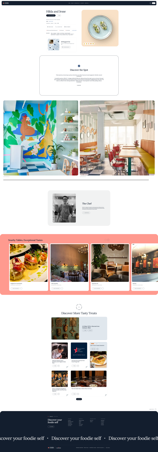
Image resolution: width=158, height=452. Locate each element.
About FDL (91, 420)
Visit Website (68, 26)
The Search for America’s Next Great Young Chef (78, 361)
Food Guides (68, 30)
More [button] (59, 15)
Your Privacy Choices (92, 447)
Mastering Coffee (67, 33)
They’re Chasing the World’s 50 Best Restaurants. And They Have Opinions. (59, 390)
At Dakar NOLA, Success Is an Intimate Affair (90, 327)
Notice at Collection (100, 447)
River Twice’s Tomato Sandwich (97, 345)
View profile (87, 212)
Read (85, 330)
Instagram (102, 420)
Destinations (70, 424)
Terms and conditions (79, 447)
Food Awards (62, 30)
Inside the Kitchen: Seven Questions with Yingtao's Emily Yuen (59, 362)
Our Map (69, 420)
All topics (80, 425)
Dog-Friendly (71, 34)
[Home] (6, 3)
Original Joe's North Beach (16, 283)
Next (108, 240)
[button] (150, 3)
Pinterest (102, 424)
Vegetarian (57, 34)
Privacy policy (86, 447)
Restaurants (51, 416)
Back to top (152, 409)
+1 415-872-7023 (59, 26)
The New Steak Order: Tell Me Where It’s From (82, 388)
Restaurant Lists (70, 421)
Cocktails (54, 33)
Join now (51, 426)
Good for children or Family (64, 34)
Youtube (102, 423)
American (52, 23)
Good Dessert (62, 33)
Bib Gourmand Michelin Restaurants (52, 30)
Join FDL (91, 421)
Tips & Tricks (81, 424)
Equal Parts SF (95, 283)
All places (69, 425)
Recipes (80, 421)
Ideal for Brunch (53, 34)
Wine (51, 33)
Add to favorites (52, 15)
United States (108, 447)
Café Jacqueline (54, 283)
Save (91, 330)
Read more (79, 85)
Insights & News (81, 420)
